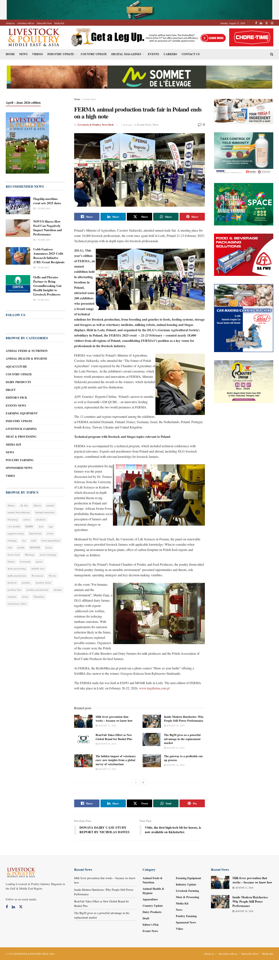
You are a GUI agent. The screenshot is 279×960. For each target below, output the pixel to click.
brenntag (13, 519)
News (23, 54)
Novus (52, 575)
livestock (25, 561)
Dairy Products (18, 382)
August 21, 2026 (106, 725)
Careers (170, 54)
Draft (11, 390)
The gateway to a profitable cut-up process (183, 758)
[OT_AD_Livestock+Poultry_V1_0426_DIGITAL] (243, 111)
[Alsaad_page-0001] (243, 381)
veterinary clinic (17, 603)
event (50, 533)
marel (39, 561)
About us (10, 23)
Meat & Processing (21, 436)
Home (10, 54)
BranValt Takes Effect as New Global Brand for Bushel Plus (114, 737)
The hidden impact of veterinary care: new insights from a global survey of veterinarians (116, 760)
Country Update (94, 54)
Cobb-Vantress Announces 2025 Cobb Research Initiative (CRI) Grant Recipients (49, 255)
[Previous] (136, 782)
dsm (41, 526)
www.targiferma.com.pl (154, 688)
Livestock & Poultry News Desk (96, 124)
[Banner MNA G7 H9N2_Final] (243, 153)
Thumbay (39, 596)
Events (153, 54)
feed (33, 540)
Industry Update (60, 54)
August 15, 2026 (106, 768)
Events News (89, 99)
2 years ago (42, 239)
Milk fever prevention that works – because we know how (114, 719)
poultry (26, 582)
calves (26, 519)
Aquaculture (16, 366)
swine (25, 596)
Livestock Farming (21, 429)
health (21, 547)
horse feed (14, 554)
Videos (37, 54)
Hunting (29, 554)
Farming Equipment (22, 413)
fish (10, 547)
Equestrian (35, 533)
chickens (41, 519)
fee (24, 540)
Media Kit (59, 23)
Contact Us (191, 54)
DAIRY (29, 526)
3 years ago (42, 208)
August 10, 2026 (175, 764)
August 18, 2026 (175, 725)
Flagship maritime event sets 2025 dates (47, 200)
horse (49, 547)
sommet (12, 596)
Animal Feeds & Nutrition (27, 351)
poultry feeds (43, 582)
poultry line (14, 589)
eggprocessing (16, 533)
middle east (37, 568)
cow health (14, 526)
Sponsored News (19, 468)
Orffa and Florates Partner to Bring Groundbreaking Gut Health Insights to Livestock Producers (47, 286)
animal (50, 505)
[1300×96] (139, 9)
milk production (17, 575)
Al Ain (24, 505)
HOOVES (35, 547)
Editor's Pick (16, 397)
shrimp (58, 589)
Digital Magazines (126, 54)
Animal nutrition (45, 512)
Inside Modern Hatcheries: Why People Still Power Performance (184, 719)
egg (51, 526)
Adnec (11, 505)
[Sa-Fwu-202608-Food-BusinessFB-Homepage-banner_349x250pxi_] (243, 254)
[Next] (143, 782)
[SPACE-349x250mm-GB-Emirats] (243, 204)
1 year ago (126, 124)
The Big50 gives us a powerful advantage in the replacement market (182, 739)
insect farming (48, 554)
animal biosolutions (19, 512)
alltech (37, 505)
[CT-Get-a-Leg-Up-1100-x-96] (170, 37)
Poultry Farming (20, 460)
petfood (12, 582)
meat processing (17, 568)
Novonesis (37, 575)
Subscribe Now (44, 23)
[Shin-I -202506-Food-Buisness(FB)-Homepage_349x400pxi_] (243, 318)
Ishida (11, 561)
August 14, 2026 (175, 747)
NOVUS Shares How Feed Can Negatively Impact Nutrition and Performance (47, 227)
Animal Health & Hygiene (26, 358)
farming (12, 540)
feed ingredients (51, 540)
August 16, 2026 (106, 743)
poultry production (37, 589)
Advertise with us (25, 23)
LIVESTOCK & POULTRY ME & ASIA (34, 953)
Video (10, 476)
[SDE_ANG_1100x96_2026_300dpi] (139, 77)
